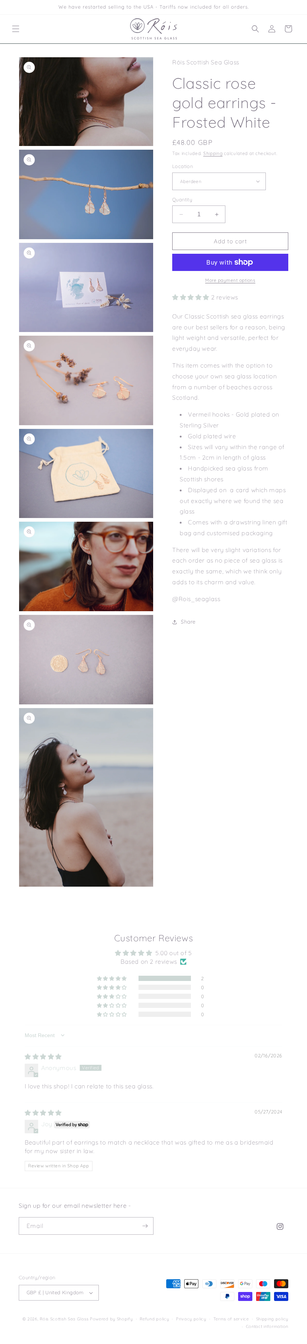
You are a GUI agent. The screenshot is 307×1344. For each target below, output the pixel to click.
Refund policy (154, 1319)
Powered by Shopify (111, 1319)
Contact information (267, 1326)
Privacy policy (191, 1319)
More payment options (230, 280)
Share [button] (188, 621)
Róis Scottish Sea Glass (64, 1319)
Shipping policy (272, 1319)
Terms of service (231, 1319)
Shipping (213, 153)
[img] (43, 1056)
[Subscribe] (145, 1226)
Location (182, 166)
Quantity (182, 199)
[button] (15, 29)
